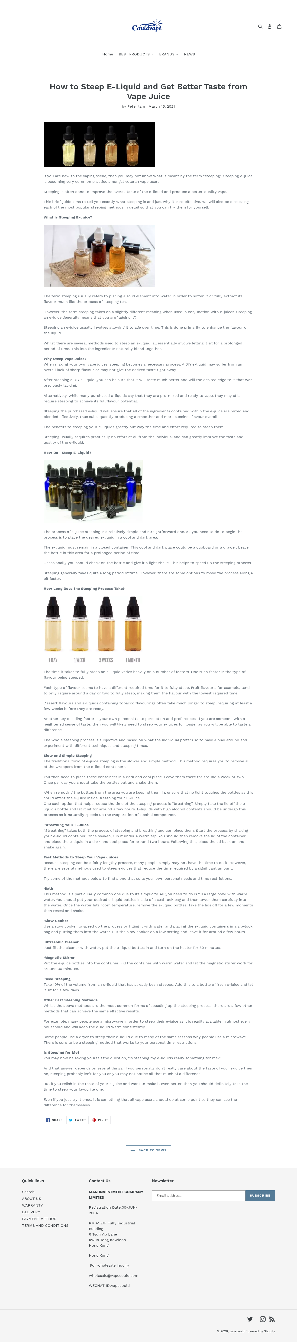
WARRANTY (32, 1205)
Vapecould (237, 1331)
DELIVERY (31, 1212)
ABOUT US (31, 1198)
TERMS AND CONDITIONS (45, 1225)
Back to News (152, 1150)
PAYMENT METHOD (39, 1219)
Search (28, 1192)
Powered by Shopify (260, 1331)
